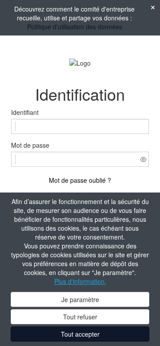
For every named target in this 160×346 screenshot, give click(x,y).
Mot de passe (30, 145)
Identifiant (25, 112)
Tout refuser (80, 316)
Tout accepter (80, 334)
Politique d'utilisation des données (74, 26)
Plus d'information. (80, 281)
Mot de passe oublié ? (80, 180)
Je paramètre (80, 299)
